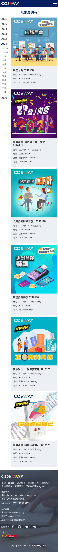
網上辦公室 (33, 482)
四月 (4, 80)
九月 (4, 60)
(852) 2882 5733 (15, 499)
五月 (4, 76)
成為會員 (21, 482)
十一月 (5, 52)
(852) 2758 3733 (21, 503)
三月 (4, 84)
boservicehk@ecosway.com (21, 495)
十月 (4, 56)
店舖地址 (45, 482)
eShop (11, 482)
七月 (4, 68)
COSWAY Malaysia (35, 486)
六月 (4, 72)
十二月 (5, 48)
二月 (4, 88)
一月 (4, 92)
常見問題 (19, 486)
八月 (4, 64)
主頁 (3, 482)
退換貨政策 (7, 486)
